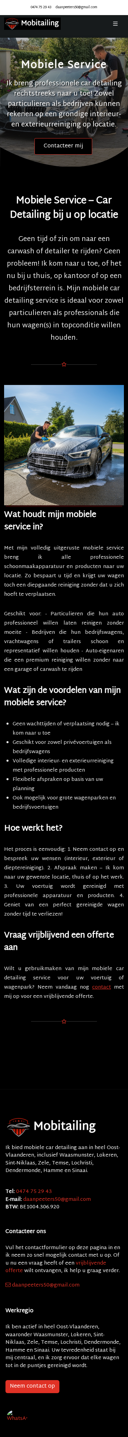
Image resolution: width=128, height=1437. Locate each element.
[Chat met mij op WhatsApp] (17, 1420)
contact (101, 987)
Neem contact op (32, 1386)
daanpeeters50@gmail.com (76, 7)
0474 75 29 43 (41, 7)
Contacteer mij (63, 146)
